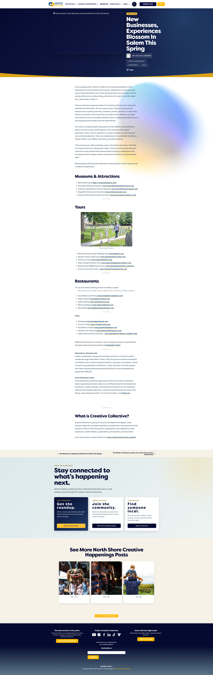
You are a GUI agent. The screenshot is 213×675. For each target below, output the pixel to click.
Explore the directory (142, 526)
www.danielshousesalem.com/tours (120, 266)
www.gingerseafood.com (100, 299)
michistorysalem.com (117, 257)
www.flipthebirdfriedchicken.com (100, 308)
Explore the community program (106, 526)
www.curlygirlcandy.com (100, 324)
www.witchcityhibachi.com (102, 305)
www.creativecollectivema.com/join (121, 437)
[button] (134, 4)
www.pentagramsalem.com (97, 321)
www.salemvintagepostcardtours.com (116, 263)
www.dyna (105, 257)
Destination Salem (113, 345)
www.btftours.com (116, 253)
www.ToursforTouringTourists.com (113, 269)
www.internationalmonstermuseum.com (118, 186)
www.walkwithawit (99, 260)
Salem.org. (126, 393)
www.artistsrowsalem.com (115, 192)
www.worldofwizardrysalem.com (124, 189)
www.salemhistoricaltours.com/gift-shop (121, 333)
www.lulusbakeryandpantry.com (110, 296)
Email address (106, 648)
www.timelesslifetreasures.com (109, 330)
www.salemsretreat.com (99, 302)
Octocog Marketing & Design (123, 668)
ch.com (109, 260)
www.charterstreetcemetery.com (123, 195)
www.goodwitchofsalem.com (105, 327)
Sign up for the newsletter (71, 526)
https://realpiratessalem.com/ (104, 183)
